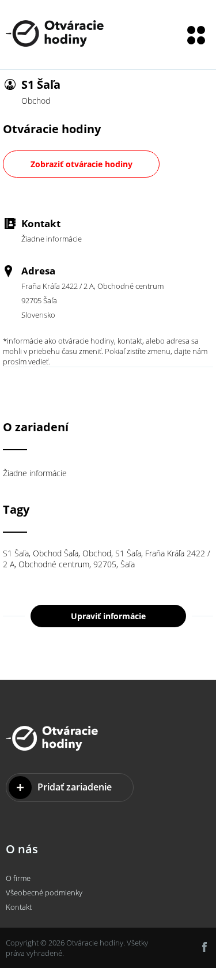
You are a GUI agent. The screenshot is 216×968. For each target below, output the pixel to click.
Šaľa (127, 564)
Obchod (96, 553)
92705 (104, 564)
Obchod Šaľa (55, 553)
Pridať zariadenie (74, 787)
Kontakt (19, 907)
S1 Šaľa (16, 553)
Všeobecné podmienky (44, 892)
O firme (18, 878)
